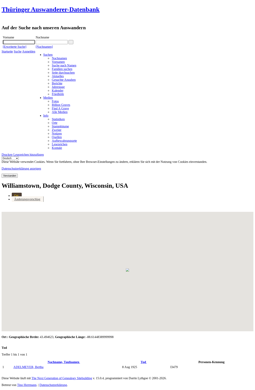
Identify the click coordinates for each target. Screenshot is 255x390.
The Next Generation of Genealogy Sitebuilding (61, 378)
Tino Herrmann (26, 385)
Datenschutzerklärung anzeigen (21, 168)
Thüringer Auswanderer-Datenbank (51, 9)
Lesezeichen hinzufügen (28, 154)
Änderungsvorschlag (27, 199)
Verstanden (9, 175)
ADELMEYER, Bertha (28, 367)
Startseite (7, 51)
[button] (127, 270)
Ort (16, 195)
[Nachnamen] (44, 46)
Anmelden (28, 51)
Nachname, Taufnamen (64, 362)
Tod (144, 362)
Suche (18, 51)
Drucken (7, 154)
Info (45, 115)
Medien (48, 97)
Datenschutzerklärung (53, 385)
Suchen (48, 54)
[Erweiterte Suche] (14, 46)
